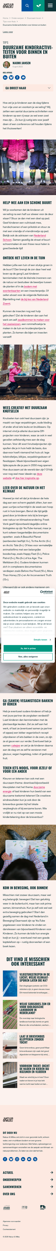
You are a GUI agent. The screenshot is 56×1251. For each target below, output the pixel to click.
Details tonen (40, 639)
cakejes (15, 745)
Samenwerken (12, 1186)
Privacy (5, 1225)
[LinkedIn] (5, 77)
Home (5, 18)
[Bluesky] (11, 77)
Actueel (8, 1172)
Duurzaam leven (34, 18)
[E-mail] (23, 77)
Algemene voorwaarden (12, 1221)
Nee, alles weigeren (28, 657)
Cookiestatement (9, 1229)
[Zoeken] (27, 5)
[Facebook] (17, 77)
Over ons (9, 1193)
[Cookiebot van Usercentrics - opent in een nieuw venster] (40, 592)
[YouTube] (29, 1160)
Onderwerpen (17, 18)
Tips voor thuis (9, 21)
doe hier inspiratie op (27, 478)
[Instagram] (17, 1160)
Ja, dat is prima (28, 648)
